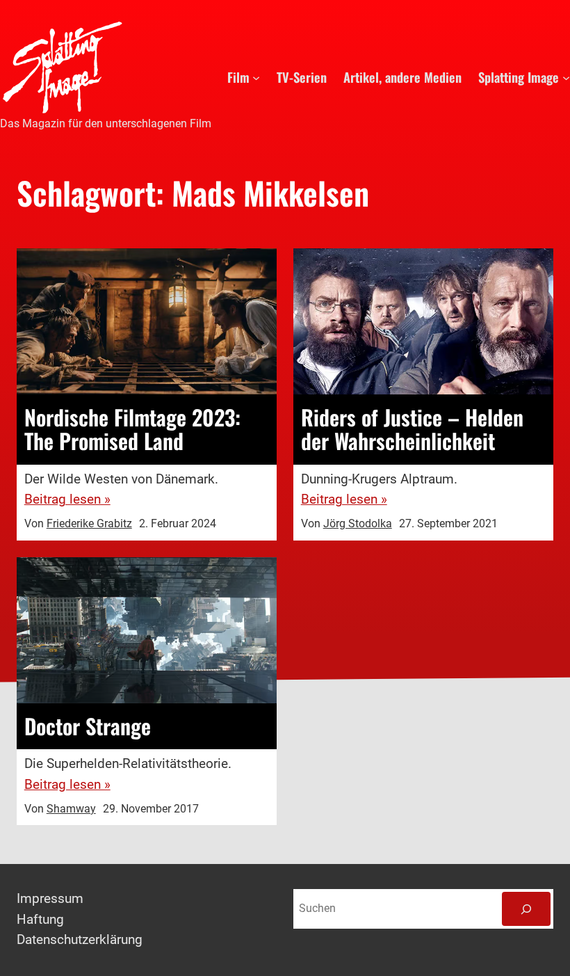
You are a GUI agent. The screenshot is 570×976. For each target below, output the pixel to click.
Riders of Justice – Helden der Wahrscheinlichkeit (412, 430)
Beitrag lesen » (67, 499)
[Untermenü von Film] (256, 77)
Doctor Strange (87, 726)
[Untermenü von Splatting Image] (566, 77)
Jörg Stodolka (357, 524)
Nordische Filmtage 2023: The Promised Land (132, 430)
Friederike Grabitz (89, 524)
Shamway (71, 809)
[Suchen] (526, 909)
